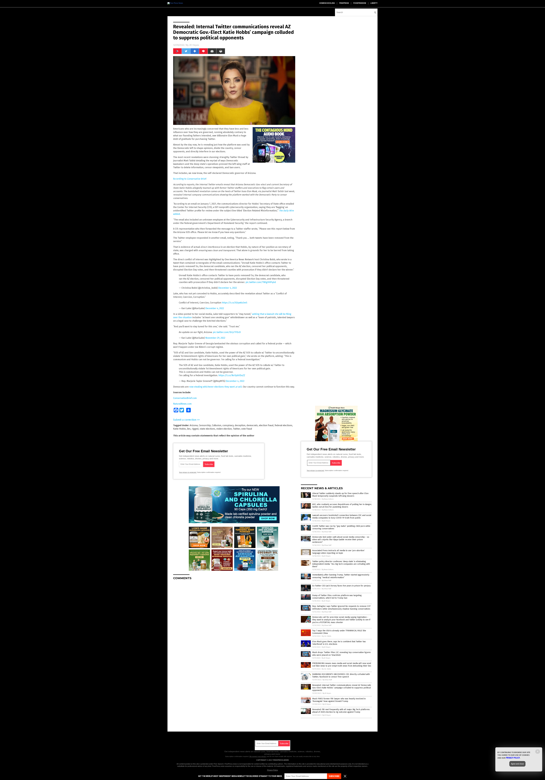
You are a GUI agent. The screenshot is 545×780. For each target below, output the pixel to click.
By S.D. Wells (326, 636)
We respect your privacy (257, 756)
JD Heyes (194, 45)
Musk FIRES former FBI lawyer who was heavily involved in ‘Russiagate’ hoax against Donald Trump (339, 699)
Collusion (216, 425)
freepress (344, 3)
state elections (207, 428)
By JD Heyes (326, 521)
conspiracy (228, 425)
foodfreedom (359, 3)
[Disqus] (234, 617)
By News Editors (328, 499)
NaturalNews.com (182, 403)
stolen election (224, 428)
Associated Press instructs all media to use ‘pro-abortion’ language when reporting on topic (338, 551)
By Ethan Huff (326, 532)
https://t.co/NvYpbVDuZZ (231, 375)
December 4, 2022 (227, 288)
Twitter (236, 428)
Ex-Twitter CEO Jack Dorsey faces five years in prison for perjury (341, 586)
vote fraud (246, 428)
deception (240, 425)
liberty (374, 3)
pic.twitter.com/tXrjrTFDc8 (227, 332)
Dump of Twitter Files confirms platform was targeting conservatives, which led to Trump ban (337, 596)
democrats (252, 425)
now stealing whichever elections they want (215, 386)
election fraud (266, 425)
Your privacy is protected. (188, 472)
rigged (195, 428)
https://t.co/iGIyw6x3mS (234, 302)
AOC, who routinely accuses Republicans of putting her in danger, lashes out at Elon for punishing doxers (342, 505)
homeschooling (327, 3)
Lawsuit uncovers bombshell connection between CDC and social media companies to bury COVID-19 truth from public (341, 516)
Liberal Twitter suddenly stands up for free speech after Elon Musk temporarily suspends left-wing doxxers (340, 494)
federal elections (283, 425)
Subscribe (334, 776)
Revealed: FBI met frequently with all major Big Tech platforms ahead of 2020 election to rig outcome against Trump (341, 710)
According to (189, 178)
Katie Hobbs (179, 428)
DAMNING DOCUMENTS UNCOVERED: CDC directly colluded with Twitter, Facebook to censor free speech (341, 675)
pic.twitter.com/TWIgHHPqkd (261, 282)
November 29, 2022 (215, 338)
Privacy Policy (272, 770)
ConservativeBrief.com (185, 398)
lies (189, 428)
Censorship (205, 425)
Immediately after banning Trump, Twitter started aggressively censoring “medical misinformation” (340, 576)
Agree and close (517, 764)
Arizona (194, 425)
